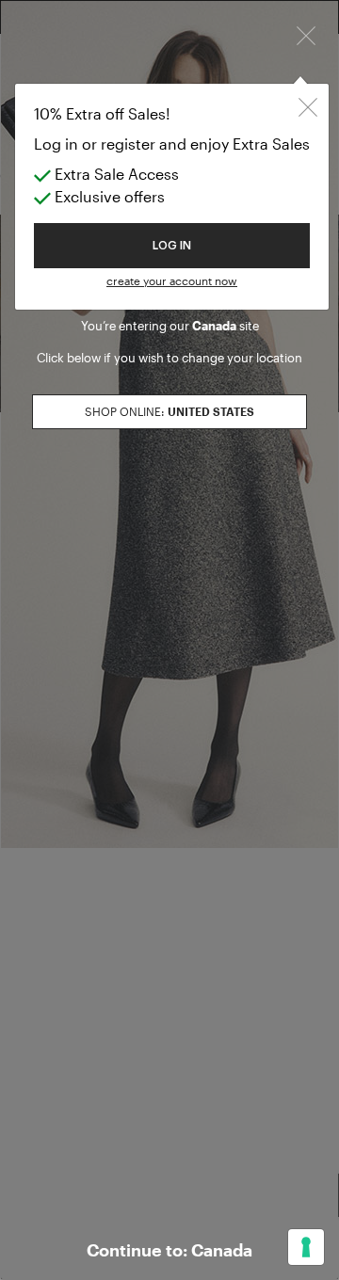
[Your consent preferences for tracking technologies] (306, 1247)
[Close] (306, 33)
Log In (172, 245)
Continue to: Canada (169, 1250)
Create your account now (171, 280)
